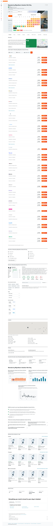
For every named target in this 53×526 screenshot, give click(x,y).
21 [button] (23, 24)
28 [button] (23, 26)
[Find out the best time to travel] (1, 14)
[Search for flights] (1, 3)
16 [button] (33, 22)
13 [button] (21, 22)
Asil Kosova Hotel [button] (40, 462)
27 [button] (21, 26)
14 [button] (23, 22)
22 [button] (25, 24)
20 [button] (21, 24)
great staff (9, 284)
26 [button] (19, 26)
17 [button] (35, 22)
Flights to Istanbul (12, 506)
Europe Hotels (15, 523)
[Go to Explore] (1, 10)
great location (13, 284)
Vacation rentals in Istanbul (25, 507)
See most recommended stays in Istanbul (42, 468)
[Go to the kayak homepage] (5, 1)
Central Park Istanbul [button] (21, 478)
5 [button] (19, 20)
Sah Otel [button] (19, 462)
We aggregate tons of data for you (13, 518)
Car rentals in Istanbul (24, 506)
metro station (10, 287)
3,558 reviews (15, 7)
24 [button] (35, 24)
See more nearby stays (45, 436)
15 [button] (25, 22)
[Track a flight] (1, 12)
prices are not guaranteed (23, 514)
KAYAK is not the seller (12, 516)
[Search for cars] (1, 7)
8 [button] (31, 20)
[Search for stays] (1, 5)
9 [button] (33, 20)
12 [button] (19, 22)
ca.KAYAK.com (9, 523)
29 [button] (25, 26)
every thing (9, 289)
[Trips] (1, 16)
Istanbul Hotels (39, 523)
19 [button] (19, 24)
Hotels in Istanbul (12, 507)
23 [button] (33, 24)
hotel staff (17, 284)
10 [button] (35, 20)
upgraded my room (17, 287)
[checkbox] (12, 302)
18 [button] (17, 24)
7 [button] (23, 20)
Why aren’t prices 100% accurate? (13, 519)
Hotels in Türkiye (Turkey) (21, 523)
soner (13, 287)
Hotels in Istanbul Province (27, 523)
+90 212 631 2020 (10, 9)
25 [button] (17, 26)
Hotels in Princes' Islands (33, 523)
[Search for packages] (1, 8)
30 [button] (33, 26)
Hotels (12, 523)
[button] (1, 1)
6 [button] (21, 20)
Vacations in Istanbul (36, 506)
